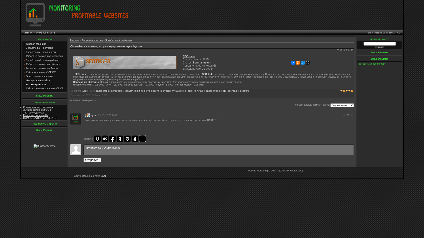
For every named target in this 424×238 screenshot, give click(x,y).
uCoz (103, 176)
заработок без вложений (109, 90)
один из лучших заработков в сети (207, 90)
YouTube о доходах (34, 112)
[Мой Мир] (303, 63)
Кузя (84, 90)
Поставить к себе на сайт (371, 63)
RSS (398, 33)
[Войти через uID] (97, 139)
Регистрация (41, 33)
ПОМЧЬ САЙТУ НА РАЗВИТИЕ (40, 118)
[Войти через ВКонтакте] (105, 139)
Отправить (92, 160)
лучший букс (179, 90)
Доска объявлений (92, 40)
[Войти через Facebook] (112, 139)
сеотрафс (233, 90)
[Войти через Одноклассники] (135, 139)
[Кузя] (75, 118)
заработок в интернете (137, 90)
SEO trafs (189, 56)
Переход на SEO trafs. (86, 82)
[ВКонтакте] (293, 63)
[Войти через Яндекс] (120, 139)
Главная (28, 33)
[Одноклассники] (298, 63)
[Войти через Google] (127, 139)
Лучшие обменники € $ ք (37, 109)
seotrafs (244, 90)
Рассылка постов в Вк (35, 115)
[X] (308, 63)
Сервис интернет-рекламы (38, 107)
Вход (52, 33)
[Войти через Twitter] (142, 139)
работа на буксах (161, 90)
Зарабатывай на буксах (118, 40)
